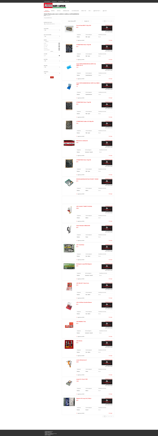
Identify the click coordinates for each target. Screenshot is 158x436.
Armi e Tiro (67, 1)
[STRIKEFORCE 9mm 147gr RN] (69, 48)
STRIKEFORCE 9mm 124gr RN (83, 160)
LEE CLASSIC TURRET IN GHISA (84, 206)
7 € (77, 86)
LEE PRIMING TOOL (81, 321)
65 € (77, 181)
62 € (77, 46)
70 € (77, 123)
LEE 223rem (79, 340)
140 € (77, 381)
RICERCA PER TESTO (48, 22)
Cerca (52, 77)
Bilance (87, 190)
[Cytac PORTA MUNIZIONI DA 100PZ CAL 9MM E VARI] (69, 86)
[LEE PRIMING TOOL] (69, 325)
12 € (77, 67)
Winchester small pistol (82, 140)
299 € (77, 208)
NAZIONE (45, 59)
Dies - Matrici (88, 256)
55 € (77, 246)
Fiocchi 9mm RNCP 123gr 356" (83, 25)
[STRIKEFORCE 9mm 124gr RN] (69, 163)
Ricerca (47, 10)
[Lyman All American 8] (69, 363)
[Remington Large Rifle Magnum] (69, 266)
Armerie (53, 10)
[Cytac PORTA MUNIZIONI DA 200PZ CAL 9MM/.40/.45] (69, 67)
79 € (77, 142)
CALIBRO (45, 53)
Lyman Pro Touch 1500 (82, 379)
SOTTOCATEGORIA (47, 34)
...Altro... (46, 46)
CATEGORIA (46, 28)
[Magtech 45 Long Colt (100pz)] (69, 401)
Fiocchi (46, 48)
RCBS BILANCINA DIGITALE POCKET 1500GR (87, 179)
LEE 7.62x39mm (80, 244)
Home (45, 15)
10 (45, 55)
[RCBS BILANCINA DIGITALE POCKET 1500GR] (69, 182)
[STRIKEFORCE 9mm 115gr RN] (69, 105)
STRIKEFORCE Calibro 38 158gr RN (84, 121)
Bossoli (87, 409)
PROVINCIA (46, 71)
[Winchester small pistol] (69, 142)
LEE (45, 43)
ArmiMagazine (54, 1)
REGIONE (45, 65)
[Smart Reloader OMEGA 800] (69, 229)
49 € (77, 400)
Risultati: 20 (86, 21)
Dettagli (110, 40)
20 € (77, 266)
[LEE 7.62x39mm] (69, 248)
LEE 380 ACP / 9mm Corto (82, 283)
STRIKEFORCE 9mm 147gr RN (83, 44)
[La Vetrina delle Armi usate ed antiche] (55, 5)
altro (52, 51)
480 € (77, 362)
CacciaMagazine (61, 1)
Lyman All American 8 (81, 360)
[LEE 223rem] (69, 344)
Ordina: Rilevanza (71, 21)
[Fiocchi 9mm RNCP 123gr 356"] (69, 28)
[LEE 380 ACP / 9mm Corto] (69, 286)
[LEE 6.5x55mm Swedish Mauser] (69, 305)
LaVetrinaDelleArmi (47, 1)
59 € (77, 27)
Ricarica (78, 36)
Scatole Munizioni (89, 75)
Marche (58, 10)
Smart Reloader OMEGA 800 (83, 225)
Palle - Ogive (88, 36)
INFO (90, 10)
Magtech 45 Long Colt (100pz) (83, 398)
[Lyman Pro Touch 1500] (69, 382)
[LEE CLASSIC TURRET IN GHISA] (69, 209)
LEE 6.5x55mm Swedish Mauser (84, 302)
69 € (77, 227)
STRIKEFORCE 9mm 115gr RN (83, 102)
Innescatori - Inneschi (89, 152)
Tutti (45, 30)
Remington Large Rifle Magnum (84, 264)
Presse (87, 371)
